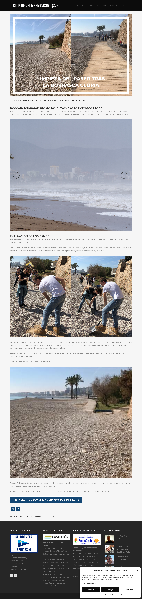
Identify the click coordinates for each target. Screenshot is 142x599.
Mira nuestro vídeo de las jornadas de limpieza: (44, 499)
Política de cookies (98, 595)
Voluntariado (48, 517)
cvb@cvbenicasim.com (18, 569)
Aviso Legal (124, 595)
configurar (129, 590)
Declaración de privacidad (112, 595)
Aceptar (91, 590)
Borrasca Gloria (22, 517)
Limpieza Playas (36, 517)
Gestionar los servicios (89, 583)
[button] (137, 570)
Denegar (110, 590)
